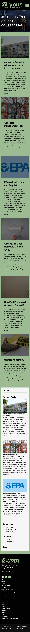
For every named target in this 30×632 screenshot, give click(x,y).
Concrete (4, 597)
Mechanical (4, 616)
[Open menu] (27, 5)
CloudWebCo (19, 628)
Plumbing (4, 612)
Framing (3, 603)
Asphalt (3, 599)
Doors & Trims (5, 608)
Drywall (3, 601)
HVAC (3, 614)
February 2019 (10, 541)
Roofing (3, 595)
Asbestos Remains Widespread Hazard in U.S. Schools (14, 414)
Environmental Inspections (9, 593)
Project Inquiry (5, 585)
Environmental (10, 529)
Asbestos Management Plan (10, 454)
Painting (3, 604)
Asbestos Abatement (7, 589)
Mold (2, 591)
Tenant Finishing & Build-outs (9, 618)
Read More (6, 93)
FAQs (3, 583)
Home (3, 579)
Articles (3, 581)
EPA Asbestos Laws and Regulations (12, 493)
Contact (3, 587)
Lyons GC (9, 531)
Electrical (4, 610)
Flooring (3, 606)
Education (9, 527)
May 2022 (9, 539)
